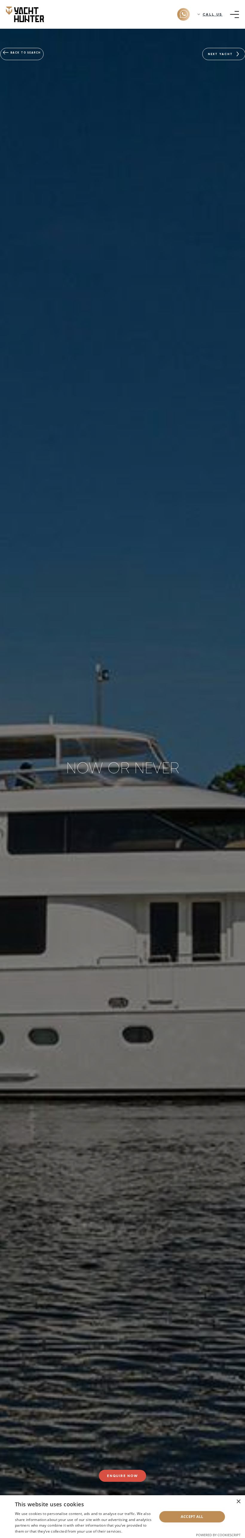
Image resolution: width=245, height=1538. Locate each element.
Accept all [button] (192, 1516)
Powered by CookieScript (218, 1535)
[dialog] (122, 1516)
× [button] (238, 1501)
